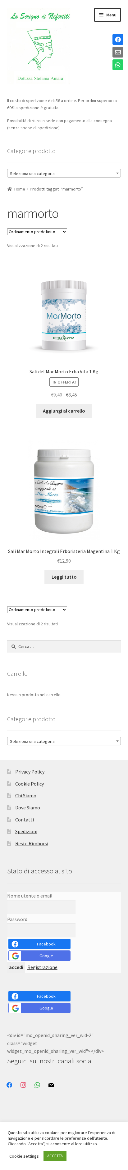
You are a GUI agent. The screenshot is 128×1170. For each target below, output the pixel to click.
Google (46, 955)
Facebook (46, 944)
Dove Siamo (27, 807)
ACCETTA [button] (55, 1156)
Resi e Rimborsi (31, 843)
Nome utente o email (30, 896)
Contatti (24, 819)
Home (19, 189)
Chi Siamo (25, 795)
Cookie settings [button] (24, 1156)
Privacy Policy (29, 772)
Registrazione (42, 967)
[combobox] (64, 173)
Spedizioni (26, 831)
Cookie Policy (29, 784)
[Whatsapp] (117, 65)
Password (17, 919)
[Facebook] (117, 40)
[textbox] (64, 173)
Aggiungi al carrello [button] (64, 411)
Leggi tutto (64, 577)
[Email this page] (117, 52)
